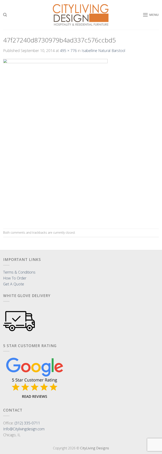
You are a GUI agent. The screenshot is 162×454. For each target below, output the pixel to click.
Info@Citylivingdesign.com (24, 428)
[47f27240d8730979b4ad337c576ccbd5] (55, 140)
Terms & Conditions (19, 272)
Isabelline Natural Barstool (103, 50)
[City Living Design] (81, 15)
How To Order (14, 278)
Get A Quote (13, 283)
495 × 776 (68, 50)
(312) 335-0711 (27, 422)
